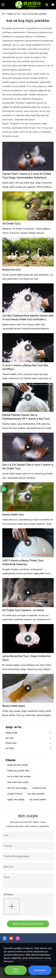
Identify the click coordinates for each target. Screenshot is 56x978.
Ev (3, 13)
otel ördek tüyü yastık (17, 782)
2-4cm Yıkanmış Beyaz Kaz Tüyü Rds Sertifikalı (25, 367)
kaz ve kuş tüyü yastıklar (35, 13)
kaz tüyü (10, 738)
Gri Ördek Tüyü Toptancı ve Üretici (23, 610)
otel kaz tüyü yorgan (17, 788)
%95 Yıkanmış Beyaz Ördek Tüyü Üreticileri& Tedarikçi (22, 563)
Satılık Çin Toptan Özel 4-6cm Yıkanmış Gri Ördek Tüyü (27, 467)
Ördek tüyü (11, 743)
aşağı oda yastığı (15, 799)
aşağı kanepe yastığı (17, 765)
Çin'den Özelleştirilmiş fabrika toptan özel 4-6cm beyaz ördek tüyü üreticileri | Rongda (28, 318)
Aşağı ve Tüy (13, 13)
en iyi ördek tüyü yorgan (19, 776)
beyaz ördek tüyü (13, 514)
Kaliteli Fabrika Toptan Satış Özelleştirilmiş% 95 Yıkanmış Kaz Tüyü (26, 417)
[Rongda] (3, 489)
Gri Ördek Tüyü (11, 224)
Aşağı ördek (11, 732)
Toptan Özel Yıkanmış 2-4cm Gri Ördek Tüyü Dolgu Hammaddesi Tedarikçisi (26, 176)
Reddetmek (40, 970)
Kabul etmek (16, 970)
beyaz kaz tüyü (11, 270)
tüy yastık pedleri (38, 799)
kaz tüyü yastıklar (36, 793)
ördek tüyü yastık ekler (18, 770)
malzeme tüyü (39, 788)
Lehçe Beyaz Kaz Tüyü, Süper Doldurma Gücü (26, 658)
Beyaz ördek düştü (13, 706)
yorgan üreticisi (14, 793)
